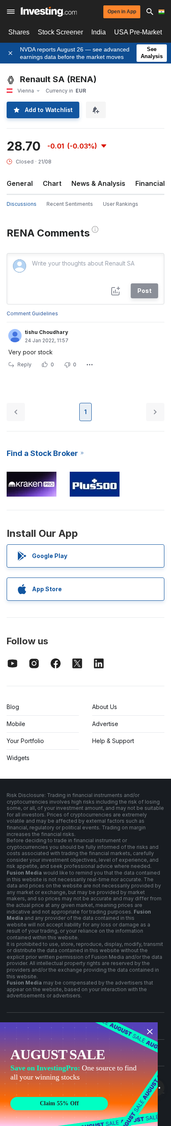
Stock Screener (60, 32)
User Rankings (120, 204)
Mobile (16, 723)
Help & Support (113, 740)
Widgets (18, 757)
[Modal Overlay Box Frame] (79, 1074)
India (98, 32)
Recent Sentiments (69, 204)
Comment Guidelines (32, 313)
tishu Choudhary (46, 332)
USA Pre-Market (138, 32)
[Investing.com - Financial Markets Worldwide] (49, 12)
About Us (104, 706)
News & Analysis (98, 183)
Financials (152, 183)
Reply (24, 364)
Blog (13, 706)
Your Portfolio (25, 740)
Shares (18, 32)
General (20, 183)
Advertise (105, 723)
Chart (52, 183)
